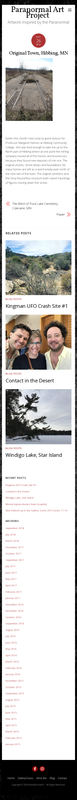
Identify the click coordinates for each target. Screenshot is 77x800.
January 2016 (13, 674)
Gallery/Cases (25, 778)
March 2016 (12, 661)
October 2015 (13, 687)
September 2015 (15, 693)
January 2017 (13, 598)
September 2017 (15, 560)
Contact (62, 778)
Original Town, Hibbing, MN (38, 53)
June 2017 (11, 572)
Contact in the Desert (30, 380)
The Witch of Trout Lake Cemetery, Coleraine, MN (35, 206)
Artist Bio (41, 778)
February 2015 (14, 738)
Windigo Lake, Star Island (34, 454)
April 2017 (11, 585)
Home (11, 778)
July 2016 (11, 636)
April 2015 (11, 725)
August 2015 (12, 699)
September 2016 (15, 623)
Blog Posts (14, 299)
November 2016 (14, 610)
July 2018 (11, 534)
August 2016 (12, 630)
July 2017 (11, 566)
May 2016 (11, 648)
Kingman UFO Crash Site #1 (37, 305)
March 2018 (12, 540)
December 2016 (15, 604)
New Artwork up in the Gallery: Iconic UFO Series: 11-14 (36, 510)
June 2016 (11, 642)
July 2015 (11, 706)
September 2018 (15, 528)
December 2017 (15, 547)
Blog (52, 778)
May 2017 (11, 579)
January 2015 (13, 744)
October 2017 (13, 553)
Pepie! (60, 214)
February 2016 (14, 668)
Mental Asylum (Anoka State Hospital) (26, 504)
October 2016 (13, 617)
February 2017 (14, 591)
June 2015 (11, 712)
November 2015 (14, 680)
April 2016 (11, 655)
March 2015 (12, 731)
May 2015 (11, 718)
